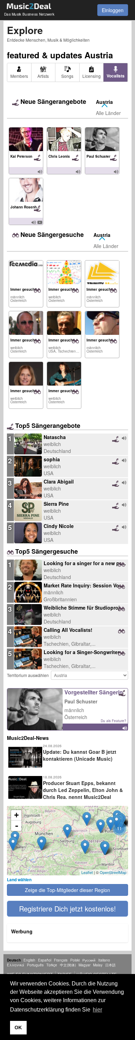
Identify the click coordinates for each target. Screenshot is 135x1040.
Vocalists (116, 76)
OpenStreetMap (113, 872)
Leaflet (87, 872)
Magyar (84, 965)
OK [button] (18, 1027)
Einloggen (113, 10)
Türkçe (51, 965)
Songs (67, 76)
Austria (104, 101)
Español (44, 960)
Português (35, 965)
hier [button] (97, 1010)
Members (19, 76)
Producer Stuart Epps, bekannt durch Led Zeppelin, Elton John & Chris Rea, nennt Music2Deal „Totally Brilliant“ (65, 793)
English (29, 960)
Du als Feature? (113, 720)
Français (61, 960)
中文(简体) (68, 965)
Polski (75, 960)
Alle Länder (108, 112)
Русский (89, 960)
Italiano (104, 960)
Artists (43, 76)
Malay (97, 965)
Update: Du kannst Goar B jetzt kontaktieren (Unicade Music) (79, 755)
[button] (67, 909)
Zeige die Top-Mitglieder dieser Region (67, 889)
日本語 (110, 965)
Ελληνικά (15, 965)
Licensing (91, 76)
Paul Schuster (80, 701)
